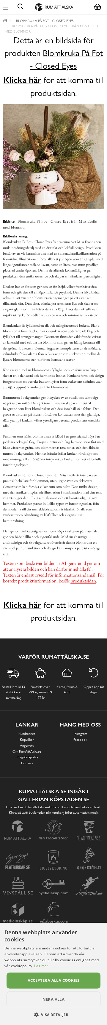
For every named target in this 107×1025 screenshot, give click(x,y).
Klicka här (22, 80)
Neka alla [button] (54, 999)
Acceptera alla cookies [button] (54, 980)
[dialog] (53, 974)
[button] (54, 1014)
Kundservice (26, 734)
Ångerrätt (27, 745)
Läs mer (41, 965)
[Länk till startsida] (5, 21)
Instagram (80, 734)
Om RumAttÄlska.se (26, 751)
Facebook (80, 739)
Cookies (27, 763)
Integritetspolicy (27, 757)
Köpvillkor (27, 739)
